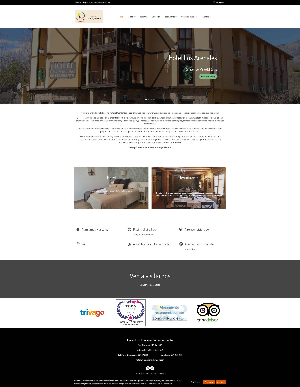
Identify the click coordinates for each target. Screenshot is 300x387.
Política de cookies (142, 373)
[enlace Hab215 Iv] (111, 187)
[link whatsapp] (152, 368)
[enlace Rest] (189, 187)
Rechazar (209, 382)
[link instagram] (148, 368)
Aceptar (220, 382)
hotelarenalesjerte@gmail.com (150, 359)
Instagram (220, 2)
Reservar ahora (208, 76)
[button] (132, 16)
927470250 (142, 355)
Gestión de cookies (158, 373)
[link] (89, 16)
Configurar (196, 382)
